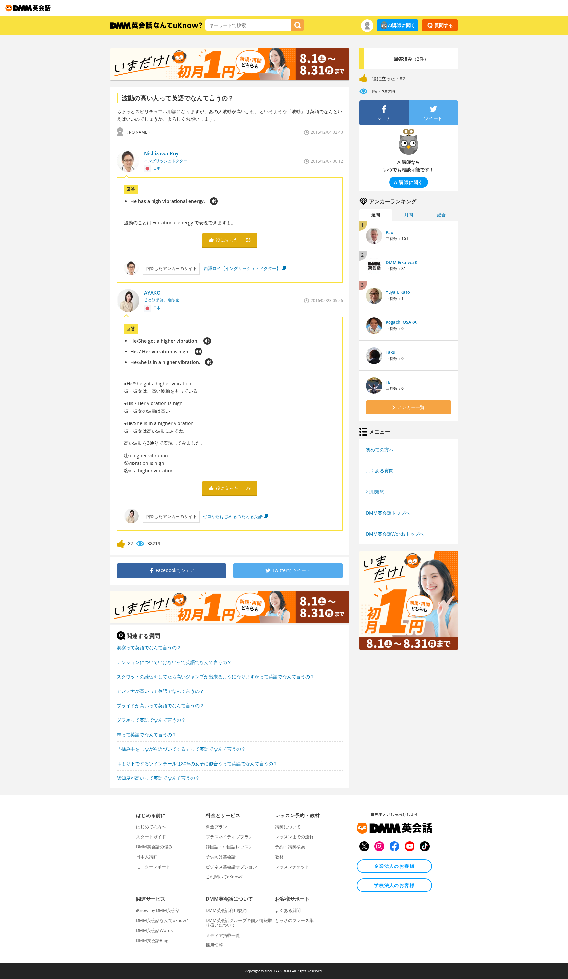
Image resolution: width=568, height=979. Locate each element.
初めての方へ (379, 449)
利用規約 (375, 492)
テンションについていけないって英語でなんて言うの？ (174, 662)
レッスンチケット (292, 867)
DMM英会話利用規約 (226, 910)
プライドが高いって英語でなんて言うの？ (160, 705)
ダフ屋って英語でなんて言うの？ (151, 720)
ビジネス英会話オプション (231, 867)
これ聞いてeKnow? (224, 877)
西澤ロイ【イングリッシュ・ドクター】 (242, 268)
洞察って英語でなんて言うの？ (149, 647)
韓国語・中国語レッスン (229, 847)
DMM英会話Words (154, 930)
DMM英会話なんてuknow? (162, 920)
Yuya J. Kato (398, 292)
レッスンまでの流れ (294, 837)
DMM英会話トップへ (388, 513)
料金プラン (216, 827)
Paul (390, 232)
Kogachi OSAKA (401, 322)
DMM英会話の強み (154, 847)
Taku (390, 352)
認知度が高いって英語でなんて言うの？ (158, 778)
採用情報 (214, 945)
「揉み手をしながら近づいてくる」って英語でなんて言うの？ (181, 749)
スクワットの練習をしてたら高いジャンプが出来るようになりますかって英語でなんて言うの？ (216, 676)
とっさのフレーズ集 (294, 920)
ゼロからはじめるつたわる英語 (233, 516)
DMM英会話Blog (152, 940)
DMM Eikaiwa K (401, 262)
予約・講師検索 (290, 847)
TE (388, 382)
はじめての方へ (151, 827)
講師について (288, 827)
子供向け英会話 (221, 857)
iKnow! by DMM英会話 (158, 910)
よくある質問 (379, 470)
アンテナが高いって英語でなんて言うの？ (160, 691)
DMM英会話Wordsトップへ (395, 534)
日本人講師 (146, 857)
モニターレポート (153, 867)
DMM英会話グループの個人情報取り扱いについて (239, 922)
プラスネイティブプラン (229, 837)
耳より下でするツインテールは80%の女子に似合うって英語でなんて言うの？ (197, 763)
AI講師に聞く (401, 25)
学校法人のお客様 (394, 885)
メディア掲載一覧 (223, 935)
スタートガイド (151, 837)
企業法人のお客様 (394, 866)
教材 (279, 857)
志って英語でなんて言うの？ (147, 734)
